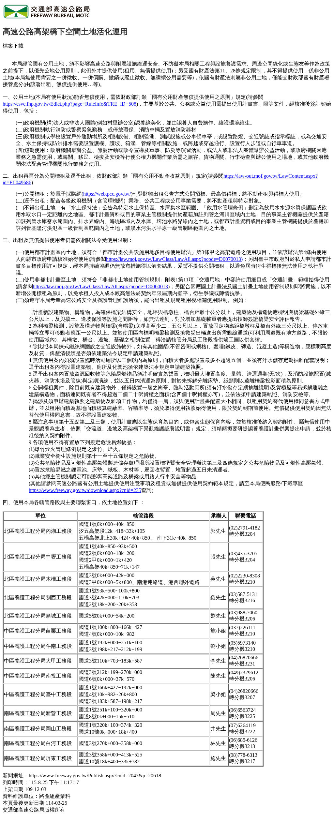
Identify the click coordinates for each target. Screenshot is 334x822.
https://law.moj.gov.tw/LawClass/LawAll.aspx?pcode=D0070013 (173, 259)
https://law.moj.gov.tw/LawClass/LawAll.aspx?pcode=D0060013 (100, 286)
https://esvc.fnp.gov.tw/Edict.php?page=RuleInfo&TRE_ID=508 (69, 104)
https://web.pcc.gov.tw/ (107, 194)
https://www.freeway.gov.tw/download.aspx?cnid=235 (85, 490)
